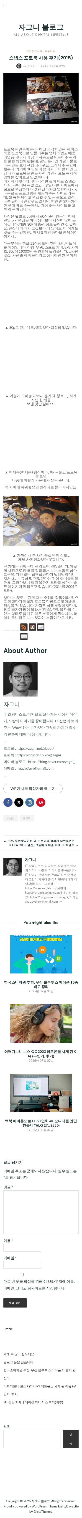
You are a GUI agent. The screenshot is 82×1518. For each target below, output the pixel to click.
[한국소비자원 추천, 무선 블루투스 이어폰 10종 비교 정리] (41, 953)
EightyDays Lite (68, 1506)
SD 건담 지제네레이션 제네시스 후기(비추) (33, 1402)
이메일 (10, 1257)
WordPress (39, 1506)
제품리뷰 (50, 51)
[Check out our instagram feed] (32, 627)
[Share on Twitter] (15, 135)
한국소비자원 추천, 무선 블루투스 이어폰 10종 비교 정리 (41, 984)
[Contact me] (40, 627)
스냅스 (70, 181)
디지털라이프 (34, 51)
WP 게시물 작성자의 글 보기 (33, 788)
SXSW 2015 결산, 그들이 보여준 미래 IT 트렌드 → (44, 845)
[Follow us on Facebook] (7, 627)
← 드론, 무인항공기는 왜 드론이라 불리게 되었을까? (38, 841)
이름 (8, 1240)
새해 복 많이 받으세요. (19, 1354)
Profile (8, 1329)
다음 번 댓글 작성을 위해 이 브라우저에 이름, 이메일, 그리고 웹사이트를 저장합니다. (38, 1284)
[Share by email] (24, 135)
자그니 (30, 65)
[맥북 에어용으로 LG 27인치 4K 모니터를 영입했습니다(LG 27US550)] (41, 1092)
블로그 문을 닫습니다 (18, 1362)
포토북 (27, 818)
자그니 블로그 (41, 27)
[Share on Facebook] (7, 135)
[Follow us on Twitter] (15, 627)
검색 (6, 1426)
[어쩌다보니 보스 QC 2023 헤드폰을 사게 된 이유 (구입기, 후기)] (41, 1023)
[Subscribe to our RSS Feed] (24, 627)
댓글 (8, 1187)
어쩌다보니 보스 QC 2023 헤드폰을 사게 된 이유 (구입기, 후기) (41, 1053)
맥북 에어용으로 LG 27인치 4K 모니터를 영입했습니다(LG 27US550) (41, 1123)
